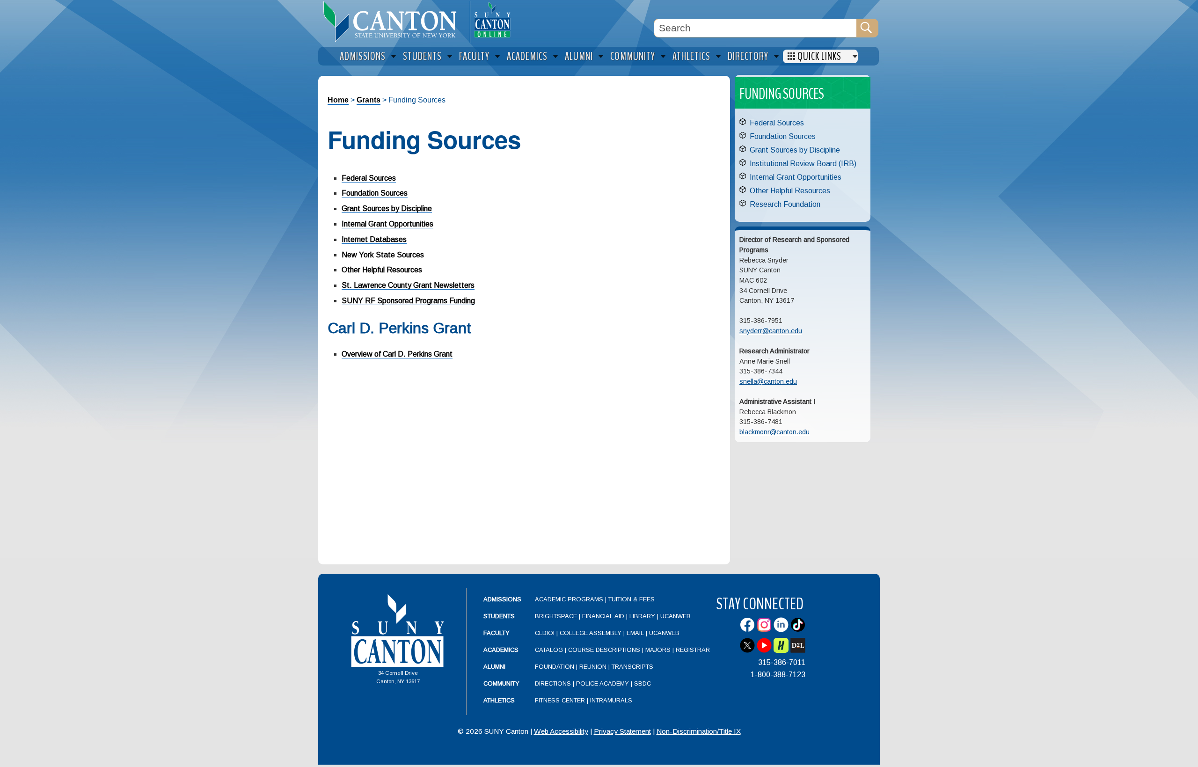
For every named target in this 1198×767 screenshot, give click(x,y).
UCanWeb (675, 616)
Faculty (496, 632)
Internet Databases (374, 239)
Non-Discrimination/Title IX (699, 731)
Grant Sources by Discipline (387, 208)
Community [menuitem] (632, 56)
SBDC (642, 683)
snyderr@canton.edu (770, 331)
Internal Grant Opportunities (387, 224)
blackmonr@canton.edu (774, 432)
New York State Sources (383, 255)
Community (501, 683)
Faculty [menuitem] (474, 56)
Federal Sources (369, 178)
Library (642, 616)
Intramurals (611, 700)
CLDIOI (545, 632)
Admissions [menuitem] (363, 56)
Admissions (502, 599)
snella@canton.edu (768, 381)
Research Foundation (785, 204)
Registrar (693, 649)
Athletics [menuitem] (691, 56)
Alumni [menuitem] (579, 56)
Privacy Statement (622, 731)
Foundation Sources (375, 193)
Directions (553, 683)
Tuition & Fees (631, 599)
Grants (368, 100)
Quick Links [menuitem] (819, 56)
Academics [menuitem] (527, 56)
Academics (501, 649)
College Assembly (590, 632)
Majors (658, 649)
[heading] (394, 21)
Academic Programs (570, 599)
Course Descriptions (604, 649)
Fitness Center (560, 700)
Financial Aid (603, 616)
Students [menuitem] (422, 56)
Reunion (592, 666)
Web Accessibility (561, 731)
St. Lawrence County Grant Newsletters (408, 285)
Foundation (554, 666)
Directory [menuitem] (748, 56)
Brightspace (556, 616)
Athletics (499, 700)
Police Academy (602, 683)
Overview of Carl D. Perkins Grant (397, 354)
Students (499, 616)
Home (338, 100)
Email (635, 632)
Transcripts (632, 666)
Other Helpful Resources (382, 270)
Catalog (549, 649)
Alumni (494, 666)
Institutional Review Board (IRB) (803, 164)
